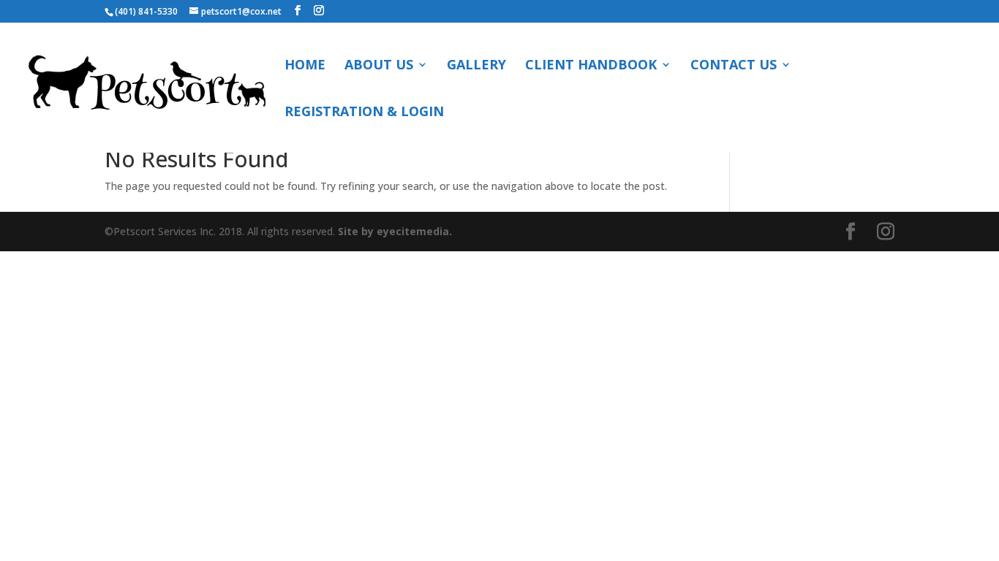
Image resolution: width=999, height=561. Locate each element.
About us (378, 66)
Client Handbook (591, 66)
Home (304, 66)
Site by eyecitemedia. (395, 231)
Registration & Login (364, 113)
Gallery (476, 66)
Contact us (733, 66)
